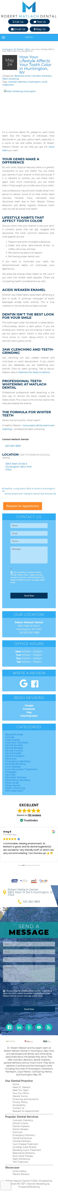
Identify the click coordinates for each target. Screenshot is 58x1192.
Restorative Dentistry (24, 1153)
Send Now (29, 595)
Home (16, 1084)
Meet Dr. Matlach (21, 1087)
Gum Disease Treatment (25, 1144)
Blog (27, 49)
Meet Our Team (21, 1090)
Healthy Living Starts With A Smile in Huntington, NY (28, 489)
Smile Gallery (19, 1171)
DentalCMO (14, 1183)
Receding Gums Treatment (27, 1150)
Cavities (10, 737)
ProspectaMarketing (29, 1186)
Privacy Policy (20, 1102)
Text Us (41, 22)
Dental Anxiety (14, 745)
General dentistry (15, 764)
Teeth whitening (10, 78)
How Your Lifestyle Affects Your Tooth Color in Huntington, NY (35, 65)
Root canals (12, 782)
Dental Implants (21, 1126)
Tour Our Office (21, 1093)
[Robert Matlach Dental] (29, 9)
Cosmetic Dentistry (41, 76)
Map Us (40, 29)
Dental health (13, 753)
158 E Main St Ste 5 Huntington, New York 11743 (18, 466)
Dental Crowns (14, 750)
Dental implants (14, 756)
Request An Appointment (22, 506)
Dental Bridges (14, 748)
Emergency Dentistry (24, 1135)
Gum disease (13, 766)
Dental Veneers (20, 1129)
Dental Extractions (22, 1138)
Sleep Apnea (12, 785)
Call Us (18, 22)
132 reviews (34, 815)
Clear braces (12, 739)
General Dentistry (22, 1141)
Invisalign (11, 772)
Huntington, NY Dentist (12, 49)
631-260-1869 (13, 445)
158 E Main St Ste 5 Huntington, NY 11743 (31, 894)
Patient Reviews (21, 1174)
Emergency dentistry (18, 761)
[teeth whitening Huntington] (28, 109)
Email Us (19, 29)
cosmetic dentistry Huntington (24, 81)
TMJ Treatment (20, 1162)
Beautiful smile (22, 76)
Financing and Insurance (25, 1099)
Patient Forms (20, 1096)
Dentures (11, 758)
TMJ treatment (14, 790)
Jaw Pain (10, 774)
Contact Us (18, 1108)
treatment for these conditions (34, 372)
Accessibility (19, 1105)
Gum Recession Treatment (21, 769)
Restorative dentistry (17, 780)
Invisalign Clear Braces (24, 1147)
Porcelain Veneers (15, 777)
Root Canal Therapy (23, 1156)
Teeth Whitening (21, 1159)
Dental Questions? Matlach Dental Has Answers (29, 494)
